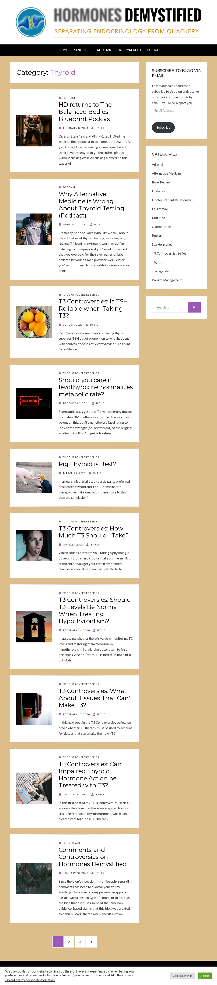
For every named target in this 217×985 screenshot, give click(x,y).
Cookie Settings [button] (182, 975)
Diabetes (158, 191)
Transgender (161, 271)
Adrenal (157, 164)
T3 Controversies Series (81, 294)
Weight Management (167, 280)
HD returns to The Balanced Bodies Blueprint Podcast (85, 111)
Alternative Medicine (167, 173)
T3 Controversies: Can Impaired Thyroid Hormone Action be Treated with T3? (90, 774)
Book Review (161, 182)
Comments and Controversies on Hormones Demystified (93, 857)
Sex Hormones (162, 244)
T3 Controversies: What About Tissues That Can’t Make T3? (95, 698)
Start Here (82, 50)
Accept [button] (204, 975)
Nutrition (158, 218)
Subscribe (163, 127)
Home (64, 50)
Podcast (69, 97)
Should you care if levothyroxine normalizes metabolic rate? (96, 387)
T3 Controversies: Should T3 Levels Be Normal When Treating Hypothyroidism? (95, 610)
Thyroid (157, 262)
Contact (154, 50)
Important (104, 50)
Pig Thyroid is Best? (88, 464)
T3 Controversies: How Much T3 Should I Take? (94, 532)
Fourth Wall (72, 842)
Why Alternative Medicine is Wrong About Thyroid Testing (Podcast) (91, 204)
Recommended (130, 50)
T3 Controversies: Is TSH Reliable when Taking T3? (93, 308)
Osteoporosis (161, 227)
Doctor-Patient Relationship (172, 200)
